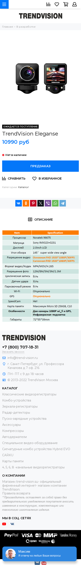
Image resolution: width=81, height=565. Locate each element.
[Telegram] (62, 203)
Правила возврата (16, 493)
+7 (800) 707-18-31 (20, 347)
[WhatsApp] (55, 203)
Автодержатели (14, 437)
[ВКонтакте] (18, 203)
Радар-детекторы (16, 413)
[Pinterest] (33, 203)
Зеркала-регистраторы (20, 406)
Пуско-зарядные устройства (24, 419)
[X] (40, 203)
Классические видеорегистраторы (29, 394)
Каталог (23, 187)
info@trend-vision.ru (23, 358)
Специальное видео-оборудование (30, 443)
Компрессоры (13, 431)
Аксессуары (11, 425)
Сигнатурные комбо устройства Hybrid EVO (36, 449)
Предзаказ (40, 166)
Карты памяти (13, 461)
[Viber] (48, 203)
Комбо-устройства (16, 400)
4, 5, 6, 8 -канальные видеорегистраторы (33, 467)
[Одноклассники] (26, 203)
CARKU (7, 455)
